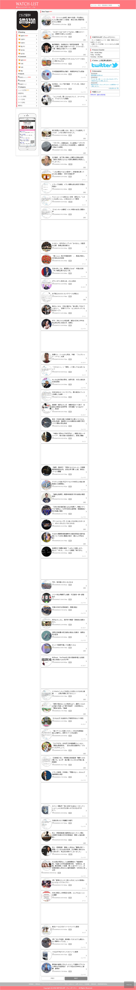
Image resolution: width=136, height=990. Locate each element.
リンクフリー (59, 984)
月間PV (23, 39)
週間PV (23, 36)
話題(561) (21, 93)
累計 (22, 71)
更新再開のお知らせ (97, 75)
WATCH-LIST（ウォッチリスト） (67, 988)
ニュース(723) (22, 90)
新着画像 (22, 81)
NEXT (76, 978)
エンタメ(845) (22, 96)
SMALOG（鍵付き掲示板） (98, 94)
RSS (66, 984)
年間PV (23, 43)
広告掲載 (87, 984)
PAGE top (129, 984)
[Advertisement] (64, 117)
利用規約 (31, 984)
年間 (22, 67)
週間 (22, 60)
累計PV (23, 46)
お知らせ (71, 984)
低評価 (22, 53)
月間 (22, 63)
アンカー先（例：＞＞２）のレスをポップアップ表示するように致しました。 (104, 80)
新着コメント (24, 77)
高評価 (22, 50)
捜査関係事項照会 (102, 984)
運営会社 (37, 984)
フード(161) (21, 99)
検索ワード (23, 84)
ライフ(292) (21, 102)
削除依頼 (93, 984)
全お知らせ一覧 (114, 88)
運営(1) (20, 105)
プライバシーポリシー (48, 984)
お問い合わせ (79, 984)
